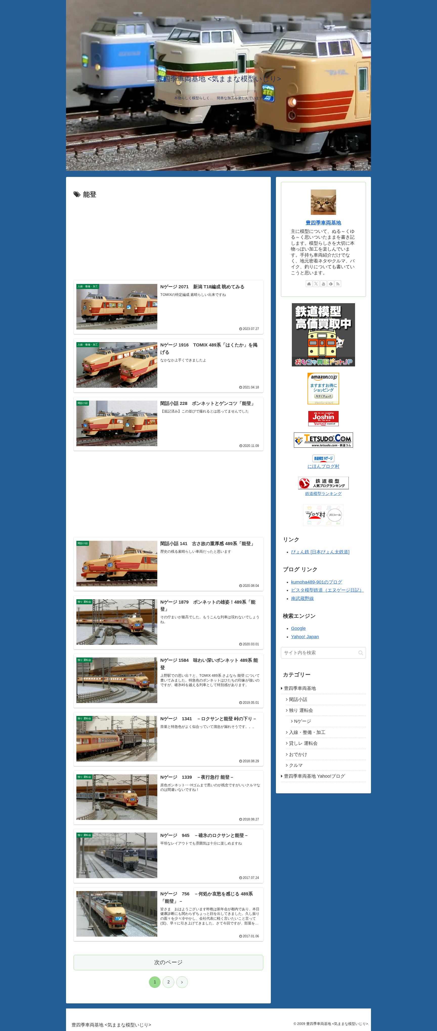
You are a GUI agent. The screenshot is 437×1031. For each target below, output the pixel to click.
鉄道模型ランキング (323, 493)
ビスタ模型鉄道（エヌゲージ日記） (327, 590)
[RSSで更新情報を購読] (338, 283)
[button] (360, 653)
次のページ (168, 962)
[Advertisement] (168, 238)
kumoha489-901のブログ (316, 582)
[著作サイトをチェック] (309, 283)
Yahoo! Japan (305, 636)
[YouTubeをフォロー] (323, 283)
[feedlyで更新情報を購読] (330, 283)
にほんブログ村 (323, 466)
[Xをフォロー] (316, 283)
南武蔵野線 (302, 598)
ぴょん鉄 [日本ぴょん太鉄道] (320, 551)
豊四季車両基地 (323, 222)
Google (298, 628)
